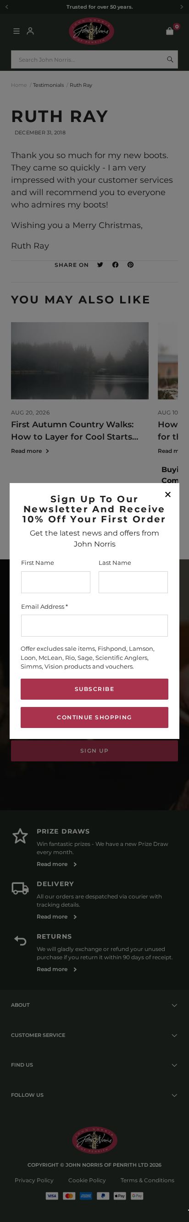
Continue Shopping (94, 717)
